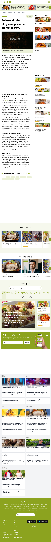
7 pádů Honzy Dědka (35, 506)
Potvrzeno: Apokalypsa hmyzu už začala (10, 416)
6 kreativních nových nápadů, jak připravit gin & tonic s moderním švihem (41, 130)
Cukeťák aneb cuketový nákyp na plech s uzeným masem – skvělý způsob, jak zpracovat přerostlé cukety (18, 8)
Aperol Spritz (38, 40)
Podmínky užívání (6, 528)
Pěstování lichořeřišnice (32, 508)
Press (15, 522)
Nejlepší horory (23, 504)
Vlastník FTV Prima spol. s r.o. (7, 535)
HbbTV (4, 526)
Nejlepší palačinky (26, 510)
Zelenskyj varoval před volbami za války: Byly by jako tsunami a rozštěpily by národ (12, 393)
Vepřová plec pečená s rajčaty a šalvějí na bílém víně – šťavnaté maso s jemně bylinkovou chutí (11, 244)
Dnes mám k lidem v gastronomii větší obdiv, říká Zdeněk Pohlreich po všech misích (37, 393)
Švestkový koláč (34, 510)
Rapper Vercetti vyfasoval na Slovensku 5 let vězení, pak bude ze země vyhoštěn (38, 454)
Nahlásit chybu (6, 537)
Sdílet (29, 17)
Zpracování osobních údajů (18, 529)
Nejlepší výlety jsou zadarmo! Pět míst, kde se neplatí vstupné (12, 492)
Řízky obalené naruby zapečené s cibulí (39, 84)
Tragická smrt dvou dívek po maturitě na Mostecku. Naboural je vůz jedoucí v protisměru (13, 399)
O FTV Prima (5, 520)
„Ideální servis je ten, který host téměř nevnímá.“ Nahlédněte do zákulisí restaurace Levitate (31, 276)
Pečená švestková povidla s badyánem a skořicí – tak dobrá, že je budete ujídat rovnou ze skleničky (30, 244)
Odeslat (27, 342)
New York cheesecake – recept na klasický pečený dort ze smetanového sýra (41, 119)
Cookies (4, 532)
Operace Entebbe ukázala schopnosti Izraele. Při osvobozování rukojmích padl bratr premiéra (12, 424)
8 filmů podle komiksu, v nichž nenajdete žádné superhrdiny (12, 454)
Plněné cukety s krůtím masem (40, 24)
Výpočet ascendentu (43, 508)
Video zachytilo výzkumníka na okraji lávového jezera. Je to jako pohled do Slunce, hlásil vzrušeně (13, 430)
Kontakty (16, 526)
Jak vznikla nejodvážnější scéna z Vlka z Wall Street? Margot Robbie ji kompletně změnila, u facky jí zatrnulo (13, 462)
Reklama (4, 524)
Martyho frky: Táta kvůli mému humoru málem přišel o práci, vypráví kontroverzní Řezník (38, 448)
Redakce (16, 534)
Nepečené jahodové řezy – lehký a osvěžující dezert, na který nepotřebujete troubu (43, 7)
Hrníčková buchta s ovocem (41, 33)
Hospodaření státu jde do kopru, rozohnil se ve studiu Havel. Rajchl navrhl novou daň (12, 387)
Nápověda (16, 532)
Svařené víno (6, 508)
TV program (30, 504)
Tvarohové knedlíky (17, 510)
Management (16, 520)
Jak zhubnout (6, 504)
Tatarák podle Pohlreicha (16, 508)
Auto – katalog (26, 506)
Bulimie (7, 100)
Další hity (46, 15)
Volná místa (5, 522)
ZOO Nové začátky (18, 506)
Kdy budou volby (9, 506)
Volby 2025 (43, 506)
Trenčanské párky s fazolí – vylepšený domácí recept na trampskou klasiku (40, 107)
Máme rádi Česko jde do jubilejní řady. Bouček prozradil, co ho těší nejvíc (36, 399)
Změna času (36, 504)
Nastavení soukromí (18, 537)
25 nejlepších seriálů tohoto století (9, 447)
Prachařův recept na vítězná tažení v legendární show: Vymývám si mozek (37, 387)
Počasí (46, 504)
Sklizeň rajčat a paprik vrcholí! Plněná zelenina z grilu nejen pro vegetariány (12, 479)
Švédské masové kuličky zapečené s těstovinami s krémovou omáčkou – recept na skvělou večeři (15, 318)
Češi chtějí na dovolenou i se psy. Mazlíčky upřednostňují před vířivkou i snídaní (11, 485)
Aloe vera (24, 508)
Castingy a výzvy (17, 524)
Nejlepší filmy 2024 (15, 504)
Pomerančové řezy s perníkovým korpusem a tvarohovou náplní (40, 95)
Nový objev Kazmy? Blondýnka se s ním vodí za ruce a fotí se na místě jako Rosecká (37, 461)
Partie (42, 504)
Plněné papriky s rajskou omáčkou (40, 49)
